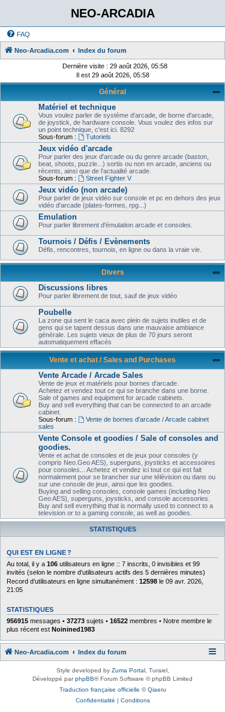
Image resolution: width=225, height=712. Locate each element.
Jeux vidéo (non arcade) (82, 189)
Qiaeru (157, 689)
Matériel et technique (77, 107)
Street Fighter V (108, 178)
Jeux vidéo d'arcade (75, 148)
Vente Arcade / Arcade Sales (90, 375)
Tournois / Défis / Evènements (94, 241)
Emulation (57, 216)
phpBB (84, 678)
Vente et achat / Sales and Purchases (112, 360)
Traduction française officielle (99, 689)
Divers (112, 272)
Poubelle (54, 312)
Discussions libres (72, 287)
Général (112, 92)
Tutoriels (98, 136)
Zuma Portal (128, 670)
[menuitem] (18, 34)
